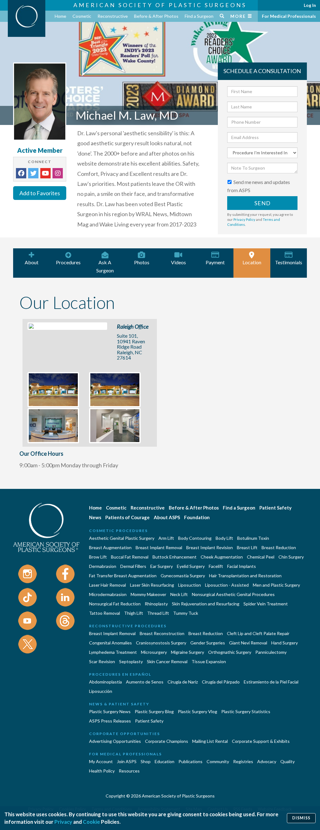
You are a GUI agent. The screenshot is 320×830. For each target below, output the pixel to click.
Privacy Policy (244, 219)
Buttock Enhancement (174, 556)
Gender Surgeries (207, 642)
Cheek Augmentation (222, 556)
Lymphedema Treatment (113, 652)
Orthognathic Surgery (229, 652)
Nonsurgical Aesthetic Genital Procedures (233, 594)
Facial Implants (241, 566)
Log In (310, 5)
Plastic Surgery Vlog (197, 711)
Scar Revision (102, 661)
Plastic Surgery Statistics (245, 711)
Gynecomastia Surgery (183, 575)
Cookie (91, 821)
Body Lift (224, 538)
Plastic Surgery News (110, 711)
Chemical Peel (260, 556)
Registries (243, 761)
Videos (178, 262)
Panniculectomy (271, 652)
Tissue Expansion (209, 661)
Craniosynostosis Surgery (161, 642)
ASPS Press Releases (110, 720)
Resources (129, 770)
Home (60, 16)
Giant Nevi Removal (248, 642)
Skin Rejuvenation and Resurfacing (205, 603)
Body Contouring (195, 538)
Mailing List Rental (210, 741)
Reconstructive (113, 16)
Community (218, 761)
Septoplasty (131, 661)
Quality (287, 761)
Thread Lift (158, 613)
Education (164, 761)
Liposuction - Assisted (227, 585)
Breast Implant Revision (209, 547)
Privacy (63, 821)
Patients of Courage (127, 517)
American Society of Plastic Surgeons (160, 5)
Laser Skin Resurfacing (152, 585)
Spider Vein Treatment (265, 603)
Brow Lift (98, 556)
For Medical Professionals (289, 16)
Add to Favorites (39, 193)
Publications (190, 761)
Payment (215, 262)
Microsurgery (154, 652)
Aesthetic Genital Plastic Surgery (121, 538)
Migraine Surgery (187, 652)
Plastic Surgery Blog (154, 711)
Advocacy (266, 761)
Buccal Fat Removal (129, 556)
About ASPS (167, 517)
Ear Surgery (161, 566)
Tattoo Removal (104, 613)
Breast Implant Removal (159, 547)
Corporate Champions (166, 741)
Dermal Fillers (133, 566)
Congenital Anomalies (110, 642)
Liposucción (100, 691)
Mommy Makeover (148, 594)
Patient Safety (275, 507)
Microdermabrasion (108, 594)
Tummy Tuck (185, 613)
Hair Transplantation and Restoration (245, 575)
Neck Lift (179, 594)
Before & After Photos (156, 16)
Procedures (68, 262)
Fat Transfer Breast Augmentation (123, 575)
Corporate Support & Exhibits (261, 741)
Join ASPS (127, 761)
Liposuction (189, 585)
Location (251, 262)
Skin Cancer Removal (167, 661)
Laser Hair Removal (107, 585)
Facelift (216, 566)
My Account (101, 761)
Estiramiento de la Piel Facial (271, 681)
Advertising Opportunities (115, 741)
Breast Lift (247, 547)
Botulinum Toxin (253, 538)
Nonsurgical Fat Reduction (115, 603)
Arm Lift (166, 538)
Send (262, 203)
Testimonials (288, 262)
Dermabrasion (102, 566)
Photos (141, 262)
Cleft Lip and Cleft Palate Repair (258, 633)
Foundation (197, 517)
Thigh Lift (133, 613)
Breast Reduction (279, 547)
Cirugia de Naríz (183, 681)
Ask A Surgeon (105, 266)
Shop (146, 761)
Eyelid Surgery (191, 566)
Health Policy (102, 770)
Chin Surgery (291, 556)
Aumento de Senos (144, 681)
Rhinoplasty (156, 603)
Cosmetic (81, 16)
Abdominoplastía (105, 681)
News (95, 517)
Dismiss (301, 818)
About (31, 262)
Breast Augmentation (110, 547)
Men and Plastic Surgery (276, 585)
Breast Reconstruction (162, 633)
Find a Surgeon (199, 16)
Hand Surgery (284, 642)
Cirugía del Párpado (221, 681)
